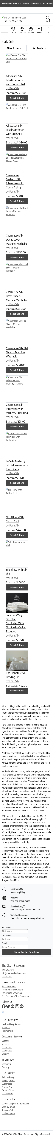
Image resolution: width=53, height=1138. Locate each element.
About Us (6, 1027)
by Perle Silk (12, 88)
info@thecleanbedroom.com (14, 973)
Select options (17, 98)
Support (5, 1040)
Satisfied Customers (19, 915)
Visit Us (14, 897)
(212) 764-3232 (8, 970)
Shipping (5, 1054)
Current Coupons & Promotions (15, 1103)
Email (4, 943)
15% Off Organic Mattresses (15, 3)
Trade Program (8, 1113)
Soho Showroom (9, 986)
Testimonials (7, 1030)
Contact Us (7, 976)
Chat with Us (16, 889)
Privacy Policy (8, 1087)
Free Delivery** (17, 906)
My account (7, 1044)
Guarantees (7, 1050)
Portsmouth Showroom (12, 993)
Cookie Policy (7, 1093)
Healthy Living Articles (11, 1024)
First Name (7, 927)
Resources (6, 1064)
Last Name (7, 935)
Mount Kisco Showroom (12, 989)
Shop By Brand (8, 1107)
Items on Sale (8, 1110)
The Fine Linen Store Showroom (16, 996)
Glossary (5, 1067)
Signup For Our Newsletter (26, 952)
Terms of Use (8, 1090)
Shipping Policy (8, 1080)
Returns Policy (8, 1077)
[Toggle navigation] (4, 30)
